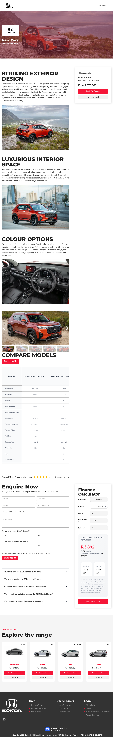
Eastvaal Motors (51, 735)
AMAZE (14, 664)
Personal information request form (98, 712)
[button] (66, 328)
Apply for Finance (93, 91)
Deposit (81, 513)
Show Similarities (10, 361)
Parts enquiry (63, 708)
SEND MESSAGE (10, 558)
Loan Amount (83, 499)
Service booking (64, 712)
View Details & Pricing (14, 673)
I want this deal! (93, 97)
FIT (70, 664)
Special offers (36, 712)
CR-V (98, 664)
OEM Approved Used (38, 708)
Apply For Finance (93, 601)
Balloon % (81, 528)
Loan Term (81, 506)
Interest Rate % (82, 520)
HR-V (42, 664)
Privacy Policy (46, 553)
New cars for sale (37, 705)
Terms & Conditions (33, 553)
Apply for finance (65, 705)
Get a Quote (14, 677)
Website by (87, 735)
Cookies (88, 708)
